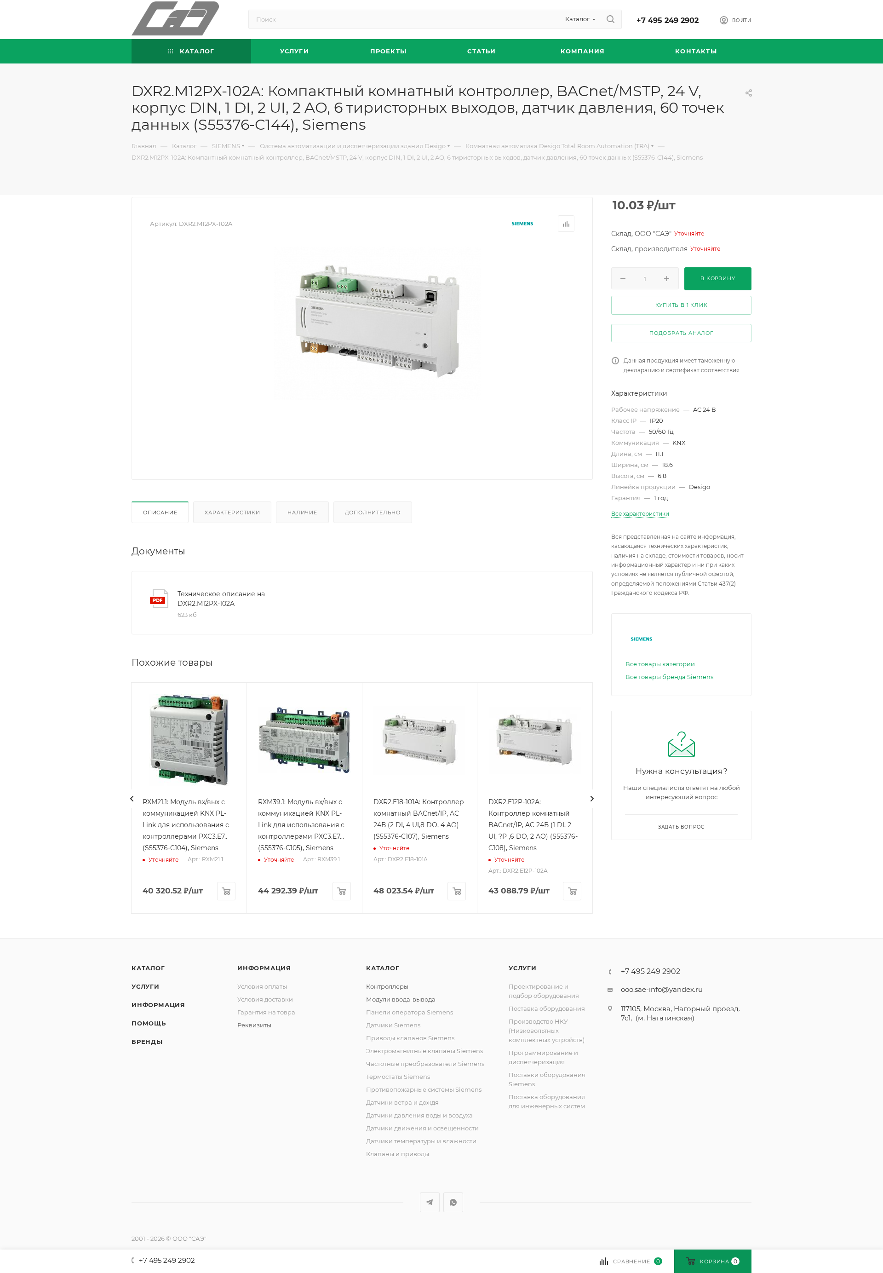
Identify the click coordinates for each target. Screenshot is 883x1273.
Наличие (302, 512)
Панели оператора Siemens (409, 1012)
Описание (160, 512)
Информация (158, 1004)
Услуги (146, 986)
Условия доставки (265, 999)
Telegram (430, 1202)
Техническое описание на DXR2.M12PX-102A (221, 599)
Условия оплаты (262, 986)
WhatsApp (453, 1202)
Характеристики (232, 512)
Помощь (149, 1023)
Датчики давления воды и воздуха (419, 1115)
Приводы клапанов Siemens (410, 1038)
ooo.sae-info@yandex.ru (662, 989)
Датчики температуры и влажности (421, 1141)
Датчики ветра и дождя (402, 1102)
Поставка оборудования (547, 1008)
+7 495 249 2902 (667, 20)
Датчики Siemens (393, 1025)
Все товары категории (660, 664)
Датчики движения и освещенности (422, 1128)
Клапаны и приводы (397, 1154)
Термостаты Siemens (398, 1076)
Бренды (147, 1041)
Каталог (148, 968)
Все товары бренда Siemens (669, 676)
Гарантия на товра (266, 1012)
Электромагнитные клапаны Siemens (424, 1050)
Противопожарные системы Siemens (424, 1089)
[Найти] (610, 19)
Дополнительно (373, 512)
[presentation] (132, 798)
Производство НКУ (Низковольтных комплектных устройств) (547, 1030)
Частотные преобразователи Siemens (425, 1063)
